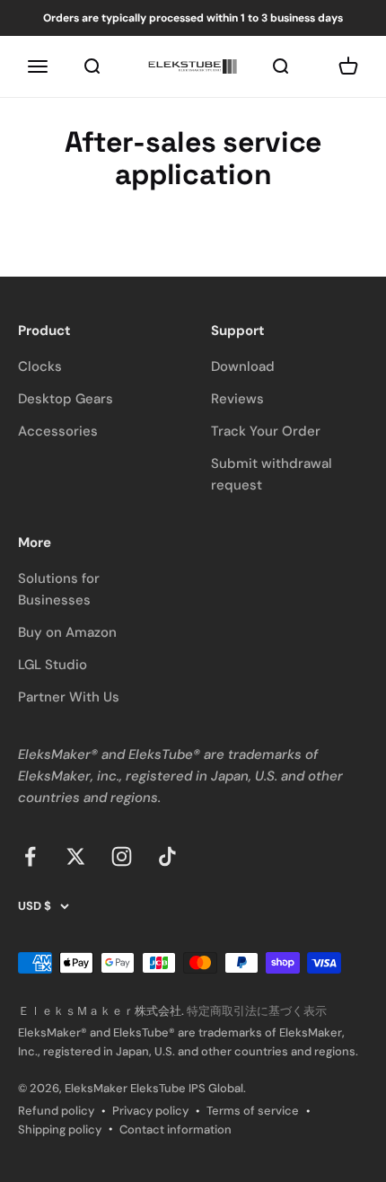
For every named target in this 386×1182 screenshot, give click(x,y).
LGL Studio (52, 665)
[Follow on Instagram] (122, 856)
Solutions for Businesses (59, 589)
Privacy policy (150, 1110)
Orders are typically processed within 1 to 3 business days (193, 18)
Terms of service (252, 1110)
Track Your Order (265, 431)
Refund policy (56, 1110)
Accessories (58, 431)
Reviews (237, 399)
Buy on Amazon (67, 632)
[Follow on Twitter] (76, 856)
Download (243, 366)
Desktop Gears (65, 399)
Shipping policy (59, 1129)
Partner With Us (68, 697)
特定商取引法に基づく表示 (257, 1011)
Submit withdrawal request (271, 474)
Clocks (40, 366)
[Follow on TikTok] (167, 856)
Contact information (175, 1129)
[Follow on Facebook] (30, 856)
